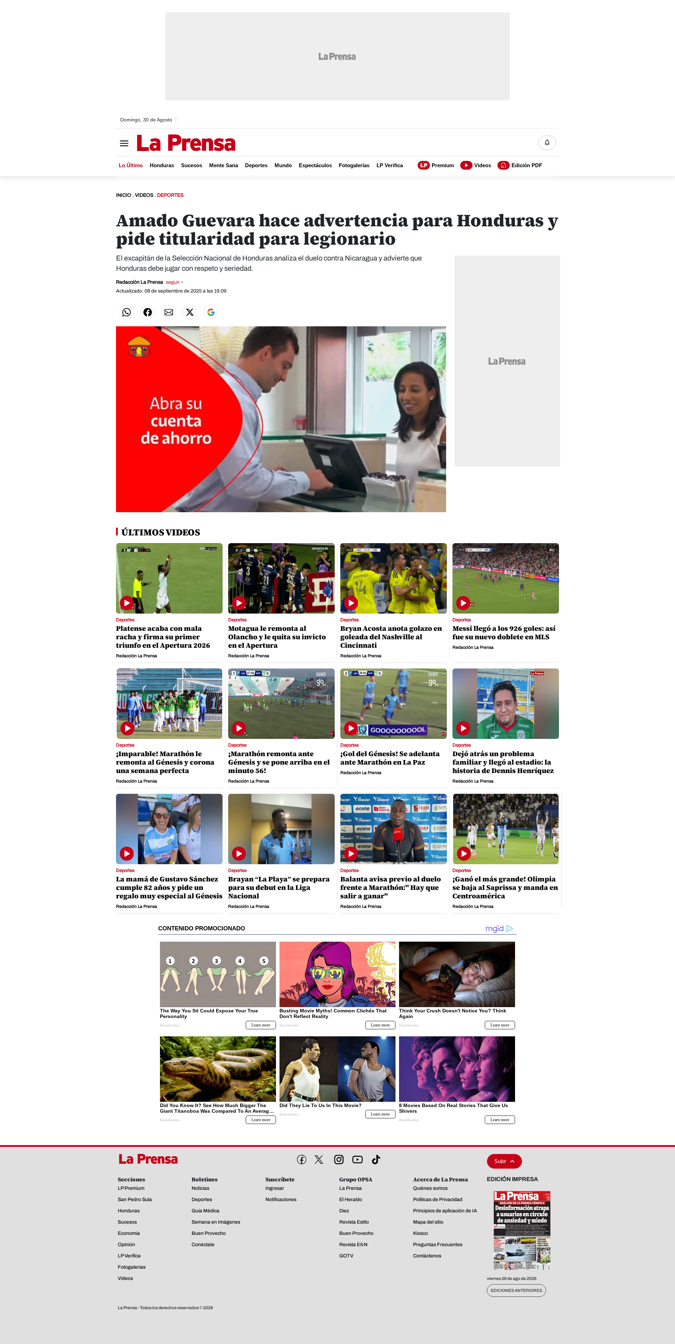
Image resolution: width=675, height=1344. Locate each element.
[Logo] (169, 143)
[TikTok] (375, 1158)
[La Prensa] (151, 1159)
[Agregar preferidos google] (211, 312)
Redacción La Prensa (150, 282)
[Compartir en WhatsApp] (127, 312)
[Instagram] (337, 1158)
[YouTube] (356, 1158)
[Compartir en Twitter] (190, 312)
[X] (319, 1159)
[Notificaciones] (547, 143)
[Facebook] (300, 1158)
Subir (500, 1161)
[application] (281, 419)
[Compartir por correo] (169, 312)
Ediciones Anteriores (516, 1290)
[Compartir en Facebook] (148, 312)
